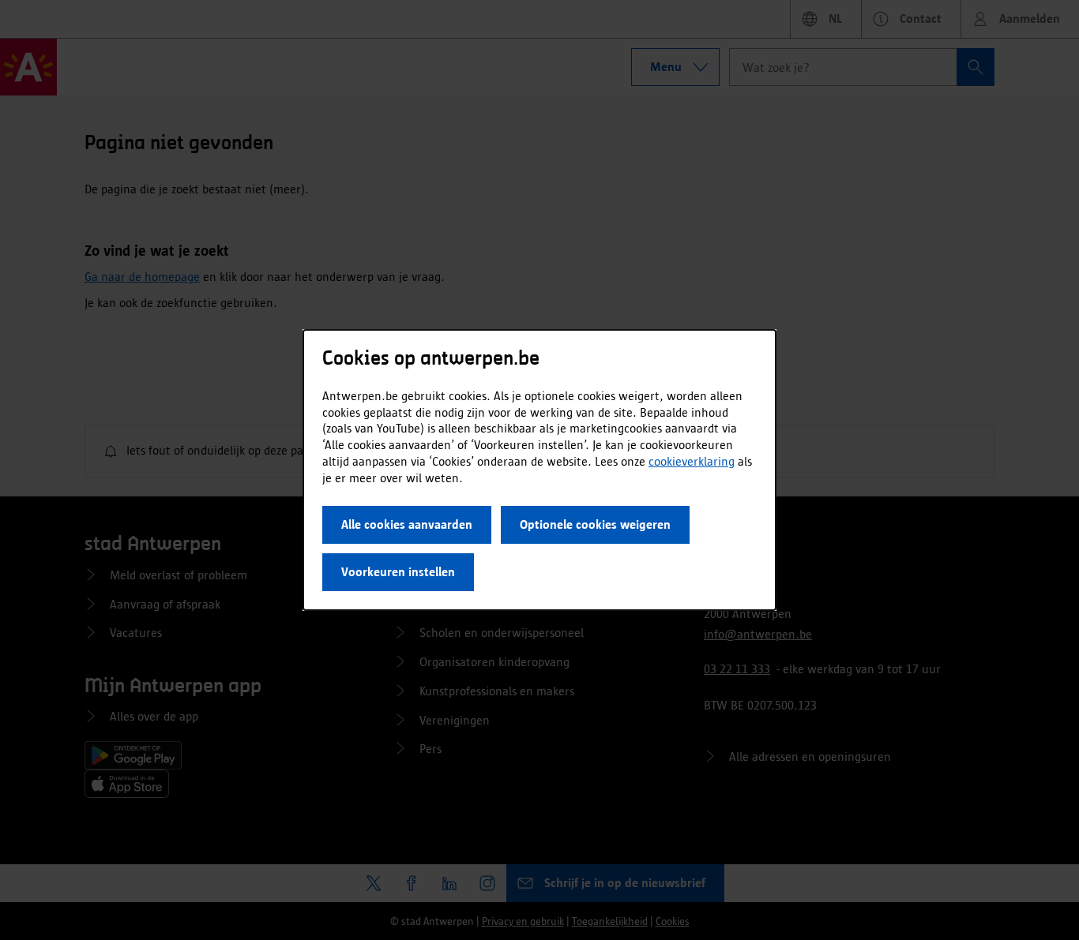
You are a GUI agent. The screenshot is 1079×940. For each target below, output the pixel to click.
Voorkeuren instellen (398, 572)
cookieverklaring (692, 461)
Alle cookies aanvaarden (406, 524)
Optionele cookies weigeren (595, 524)
